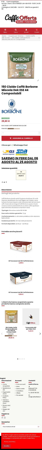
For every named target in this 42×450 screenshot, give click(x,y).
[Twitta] (4, 182)
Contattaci (19, 391)
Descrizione (7, 190)
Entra (17, 386)
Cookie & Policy (5, 396)
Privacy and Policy (6, 406)
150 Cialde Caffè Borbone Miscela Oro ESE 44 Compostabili (11, 330)
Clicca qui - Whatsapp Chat (15, 145)
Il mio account (20, 384)
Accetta (6, 446)
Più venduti (19, 395)
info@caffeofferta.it (34, 397)
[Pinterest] (6, 182)
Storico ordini (20, 388)
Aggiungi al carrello (23, 138)
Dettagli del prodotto (10, 193)
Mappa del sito (6, 410)
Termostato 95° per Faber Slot (30, 328)
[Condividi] (2, 182)
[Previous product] (38, 37)
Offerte (18, 393)
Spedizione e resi (7, 389)
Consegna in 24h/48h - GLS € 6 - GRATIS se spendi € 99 (20, 8)
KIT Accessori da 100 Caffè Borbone (21, 261)
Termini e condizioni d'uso (6, 401)
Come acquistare (12, 2)
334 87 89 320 (34, 392)
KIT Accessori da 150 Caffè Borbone (21, 292)
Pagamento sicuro (6, 393)
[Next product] (39, 37)
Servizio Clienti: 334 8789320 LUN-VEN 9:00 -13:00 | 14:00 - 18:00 (21, 4)
